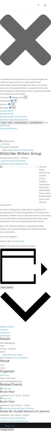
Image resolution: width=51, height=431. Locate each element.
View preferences (21, 122)
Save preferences (36, 122)
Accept (3, 122)
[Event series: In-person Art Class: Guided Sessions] (30, 415)
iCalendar (4, 329)
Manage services (7, 113)
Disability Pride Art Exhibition (13, 161)
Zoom (2, 365)
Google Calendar (7, 327)
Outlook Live (5, 335)
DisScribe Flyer (18, 241)
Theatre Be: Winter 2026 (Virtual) (14, 164)
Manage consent (7, 429)
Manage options (6, 111)
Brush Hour (7, 391)
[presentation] (6, 388)
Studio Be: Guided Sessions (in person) (24, 411)
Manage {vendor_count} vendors (13, 116)
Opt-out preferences (8, 128)
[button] (25, 40)
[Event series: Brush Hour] (31, 395)
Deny (10, 122)
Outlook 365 (5, 332)
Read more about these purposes (14, 119)
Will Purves (4, 375)
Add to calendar (7, 287)
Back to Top (10, 426)
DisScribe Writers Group (13, 355)
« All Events (4, 144)
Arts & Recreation (20, 358)
